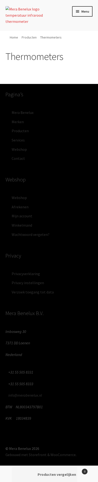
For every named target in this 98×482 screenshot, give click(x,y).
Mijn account (22, 216)
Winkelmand (22, 225)
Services (18, 140)
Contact (18, 158)
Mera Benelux (23, 112)
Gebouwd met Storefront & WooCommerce (40, 454)
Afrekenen (20, 206)
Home (14, 37)
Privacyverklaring (26, 273)
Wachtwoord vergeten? (30, 234)
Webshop (19, 149)
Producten (29, 37)
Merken (18, 121)
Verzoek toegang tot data (33, 292)
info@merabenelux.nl (25, 395)
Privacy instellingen (28, 282)
